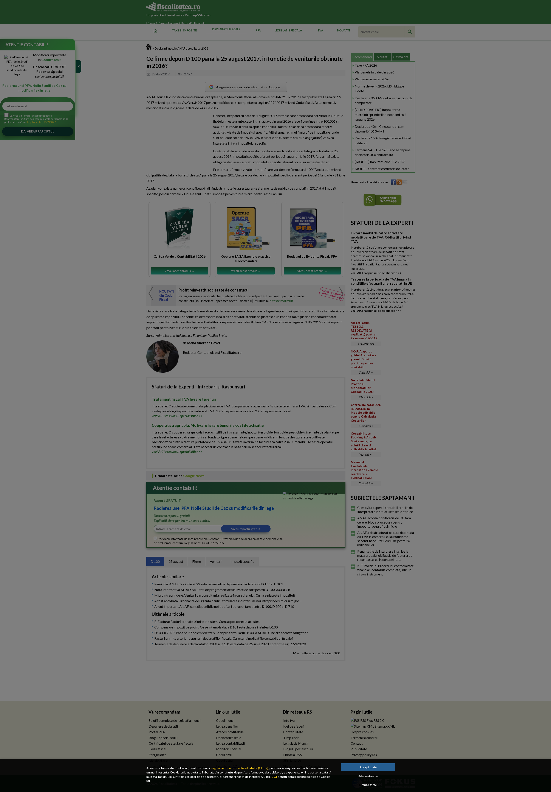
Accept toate (368, 767)
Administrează (368, 776)
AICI (274, 776)
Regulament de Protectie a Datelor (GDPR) (239, 768)
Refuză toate (368, 785)
